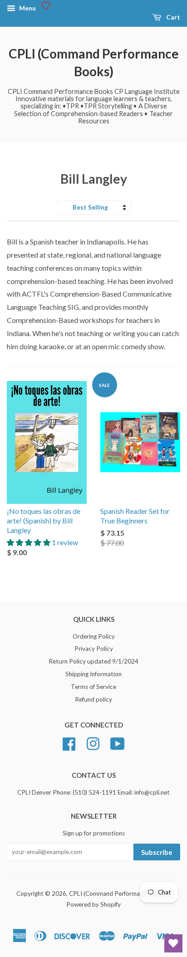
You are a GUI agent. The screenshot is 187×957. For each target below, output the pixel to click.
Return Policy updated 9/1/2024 (93, 661)
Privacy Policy (93, 648)
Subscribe (156, 852)
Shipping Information (93, 674)
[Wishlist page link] (45, 5)
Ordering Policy (94, 636)
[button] (29, 542)
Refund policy (93, 699)
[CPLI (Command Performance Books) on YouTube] (117, 742)
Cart (172, 17)
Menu (27, 8)
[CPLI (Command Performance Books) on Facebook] (69, 742)
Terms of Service (93, 686)
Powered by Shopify (93, 904)
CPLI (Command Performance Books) (94, 62)
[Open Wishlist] (173, 943)
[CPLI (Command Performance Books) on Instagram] (93, 742)
